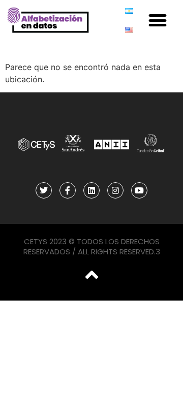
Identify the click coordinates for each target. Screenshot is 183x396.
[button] (157, 20)
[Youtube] (139, 190)
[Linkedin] (91, 190)
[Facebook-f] (67, 190)
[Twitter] (44, 190)
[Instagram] (115, 190)
